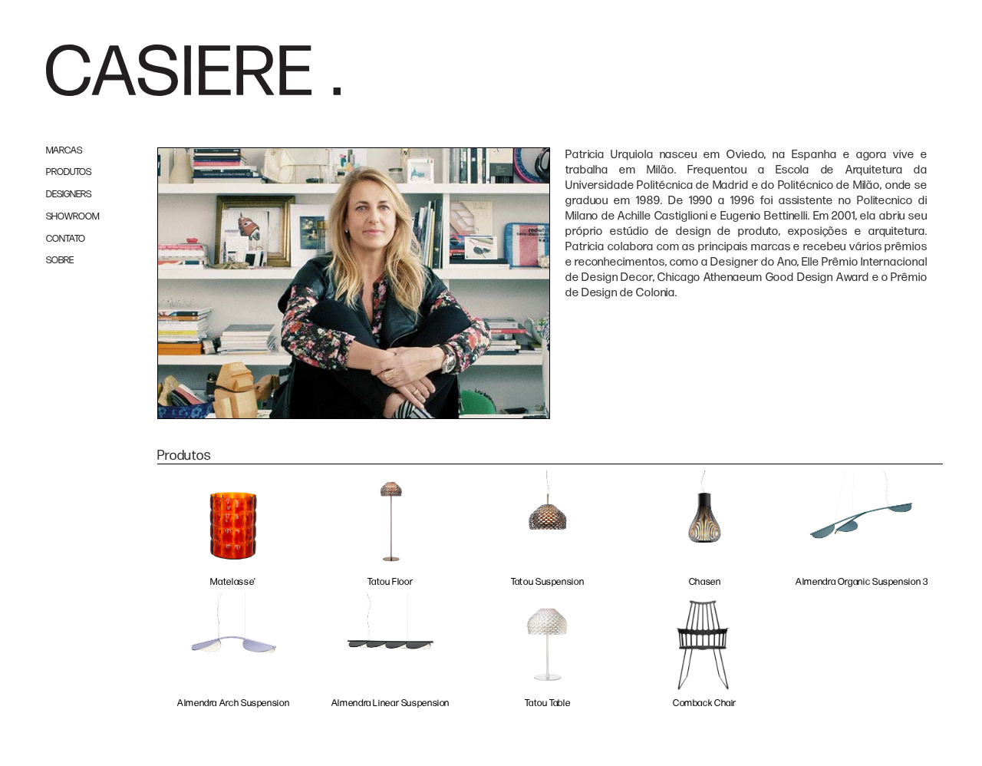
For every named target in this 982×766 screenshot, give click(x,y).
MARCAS (64, 151)
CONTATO (65, 239)
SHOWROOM (72, 217)
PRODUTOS (68, 172)
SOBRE (60, 260)
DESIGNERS (68, 194)
